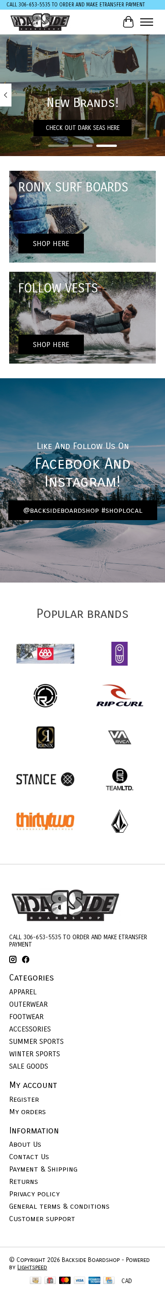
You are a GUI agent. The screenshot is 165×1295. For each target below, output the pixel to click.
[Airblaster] (119, 654)
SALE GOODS (28, 1066)
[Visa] (80, 1281)
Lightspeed (32, 1267)
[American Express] (94, 1281)
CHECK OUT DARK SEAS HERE (83, 128)
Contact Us (29, 1156)
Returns (23, 1181)
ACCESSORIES (30, 1029)
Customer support (42, 1218)
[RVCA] (119, 738)
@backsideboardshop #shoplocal (83, 510)
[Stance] (45, 780)
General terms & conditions (59, 1206)
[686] (45, 654)
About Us (25, 1144)
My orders (27, 1111)
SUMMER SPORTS (36, 1041)
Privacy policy (34, 1193)
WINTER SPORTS (34, 1053)
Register (24, 1099)
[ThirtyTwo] (45, 822)
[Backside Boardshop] (40, 21)
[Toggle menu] (147, 22)
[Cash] (35, 1281)
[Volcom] (119, 822)
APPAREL (23, 991)
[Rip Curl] (119, 696)
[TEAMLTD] (119, 780)
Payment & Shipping (43, 1169)
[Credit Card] (109, 1281)
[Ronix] (45, 738)
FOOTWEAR (26, 1016)
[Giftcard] (50, 1281)
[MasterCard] (65, 1281)
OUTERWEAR (28, 1004)
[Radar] (45, 696)
